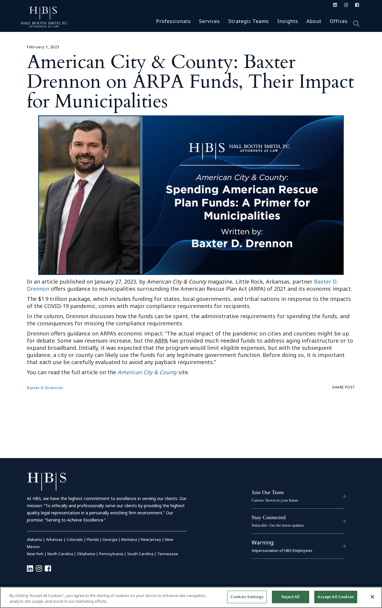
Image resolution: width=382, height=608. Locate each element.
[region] (191, 597)
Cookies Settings (247, 596)
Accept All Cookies (336, 596)
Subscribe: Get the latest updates (278, 525)
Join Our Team (268, 492)
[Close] (372, 596)
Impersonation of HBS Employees (282, 550)
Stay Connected (269, 517)
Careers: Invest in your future (275, 500)
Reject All (290, 596)
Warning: (263, 542)
